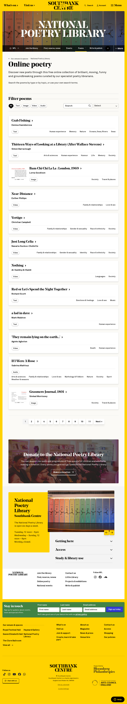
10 (82, 421)
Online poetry (43, 581)
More (120, 48)
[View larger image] (81, 511)
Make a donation (61, 472)
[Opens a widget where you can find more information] (118, 700)
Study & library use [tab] (69, 558)
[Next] (111, 532)
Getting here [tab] (64, 541)
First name (42, 605)
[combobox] (106, 105)
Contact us (70, 573)
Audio (43, 106)
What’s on (10, 5)
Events (69, 48)
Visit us (28, 5)
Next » (99, 421)
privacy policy (81, 614)
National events (44, 586)
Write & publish (96, 48)
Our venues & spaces (19, 59)
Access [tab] (60, 550)
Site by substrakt (63, 684)
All (11, 106)
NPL (14, 48)
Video (34, 106)
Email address (89, 605)
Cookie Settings (63, 688)
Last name (65, 605)
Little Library (71, 577)
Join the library (32, 48)
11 (89, 421)
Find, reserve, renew (52, 48)
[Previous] (106, 532)
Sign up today (114, 609)
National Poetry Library (40, 58)
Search (90, 5)
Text (18, 106)
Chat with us (12, 681)
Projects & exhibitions (76, 581)
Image (26, 106)
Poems (81, 48)
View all (6, 645)
